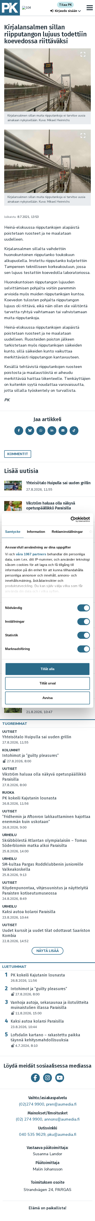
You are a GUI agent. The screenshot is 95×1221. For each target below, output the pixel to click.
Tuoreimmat (14, 723)
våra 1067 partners (31, 554)
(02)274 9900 (31, 1104)
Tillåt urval (48, 683)
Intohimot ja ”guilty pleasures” (39, 991)
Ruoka (8, 793)
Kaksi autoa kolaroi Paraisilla (37, 1024)
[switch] (83, 621)
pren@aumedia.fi (61, 1104)
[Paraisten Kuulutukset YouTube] (59, 1077)
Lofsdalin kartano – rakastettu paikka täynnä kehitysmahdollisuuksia (45, 1040)
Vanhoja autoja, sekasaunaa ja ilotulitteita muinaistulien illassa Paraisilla (49, 1008)
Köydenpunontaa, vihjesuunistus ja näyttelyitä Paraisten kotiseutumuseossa (45, 893)
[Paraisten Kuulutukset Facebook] (35, 1077)
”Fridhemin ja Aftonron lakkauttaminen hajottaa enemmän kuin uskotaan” (46, 822)
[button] (65, 11)
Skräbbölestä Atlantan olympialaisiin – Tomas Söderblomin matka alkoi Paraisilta (44, 846)
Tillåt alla (47, 669)
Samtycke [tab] (12, 531)
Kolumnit (11, 750)
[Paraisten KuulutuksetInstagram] (47, 1077)
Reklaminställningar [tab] (67, 531)
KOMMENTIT (17, 454)
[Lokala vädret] (25, 7)
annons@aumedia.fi (62, 1119)
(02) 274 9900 (29, 1119)
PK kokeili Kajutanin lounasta (38, 978)
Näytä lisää (47, 951)
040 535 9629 (32, 1134)
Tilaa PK (65, 5)
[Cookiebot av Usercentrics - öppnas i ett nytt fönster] (70, 519)
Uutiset (9, 732)
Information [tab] (36, 531)
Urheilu (9, 835)
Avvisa (47, 698)
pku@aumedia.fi (62, 1134)
